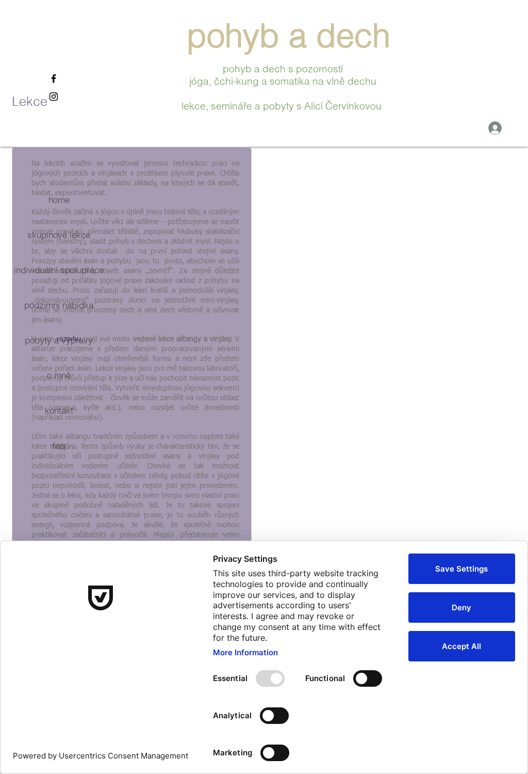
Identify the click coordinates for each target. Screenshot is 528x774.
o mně (59, 375)
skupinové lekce (58, 234)
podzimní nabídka (58, 304)
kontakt (59, 410)
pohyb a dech (293, 35)
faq (59, 445)
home (59, 199)
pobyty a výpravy (59, 340)
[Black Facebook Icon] (53, 78)
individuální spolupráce (58, 269)
